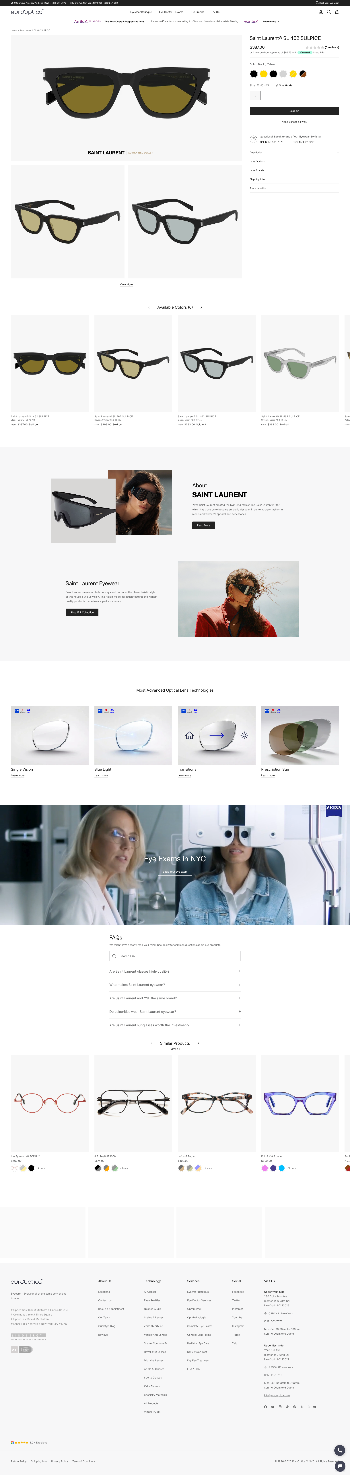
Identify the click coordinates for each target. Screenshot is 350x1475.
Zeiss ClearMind (153, 1326)
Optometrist (194, 1308)
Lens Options (257, 161)
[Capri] (281, 1168)
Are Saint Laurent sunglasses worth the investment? (149, 1025)
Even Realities (152, 1300)
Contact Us (105, 1300)
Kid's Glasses (152, 1386)
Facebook (238, 1291)
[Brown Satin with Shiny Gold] (23, 1168)
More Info (318, 52)
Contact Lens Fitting (199, 1334)
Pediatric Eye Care (198, 1343)
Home (14, 30)
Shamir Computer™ (155, 1343)
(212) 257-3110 (273, 1374)
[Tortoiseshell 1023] (181, 1168)
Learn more (17, 775)
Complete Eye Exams (199, 1326)
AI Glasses (150, 1291)
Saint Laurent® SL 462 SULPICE (35, 30)
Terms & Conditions (83, 1461)
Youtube (237, 1317)
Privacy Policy (59, 1461)
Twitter (236, 1300)
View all (175, 1048)
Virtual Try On (152, 1411)
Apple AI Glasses (154, 1368)
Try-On (215, 11)
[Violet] (264, 1168)
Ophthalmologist (197, 1317)
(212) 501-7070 (274, 141)
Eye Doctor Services (199, 1300)
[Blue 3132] (198, 1168)
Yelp (235, 1343)
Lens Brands (257, 170)
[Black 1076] (189, 1168)
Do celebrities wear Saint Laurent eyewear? (142, 1012)
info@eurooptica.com (277, 1395)
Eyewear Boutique (141, 11)
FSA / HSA (193, 1368)
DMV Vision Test (197, 1351)
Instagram (238, 1326)
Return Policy (19, 1461)
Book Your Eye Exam (175, 871)
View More (126, 284)
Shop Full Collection (82, 612)
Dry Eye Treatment (198, 1360)
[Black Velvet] (31, 1168)
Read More (203, 525)
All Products (151, 1403)
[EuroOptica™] (27, 12)
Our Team (104, 1317)
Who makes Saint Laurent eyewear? (137, 985)
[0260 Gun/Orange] (106, 1168)
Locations (104, 1291)
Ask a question (258, 188)
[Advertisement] (42, 1232)
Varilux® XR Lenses (155, 1334)
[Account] (320, 12)
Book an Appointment (111, 1308)
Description (256, 152)
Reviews (103, 1334)
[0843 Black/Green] (114, 1168)
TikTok (236, 1334)
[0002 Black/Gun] (98, 1168)
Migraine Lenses (154, 1360)
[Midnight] (273, 1168)
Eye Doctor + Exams (171, 11)
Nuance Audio (152, 1308)
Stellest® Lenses (154, 1317)
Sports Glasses (153, 1377)
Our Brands (197, 11)
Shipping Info (257, 179)
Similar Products (175, 1043)
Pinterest (237, 1308)
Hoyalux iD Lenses (155, 1351)
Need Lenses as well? (294, 121)
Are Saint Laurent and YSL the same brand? (143, 998)
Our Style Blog (106, 1326)
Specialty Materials (155, 1394)
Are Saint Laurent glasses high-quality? (139, 971)
